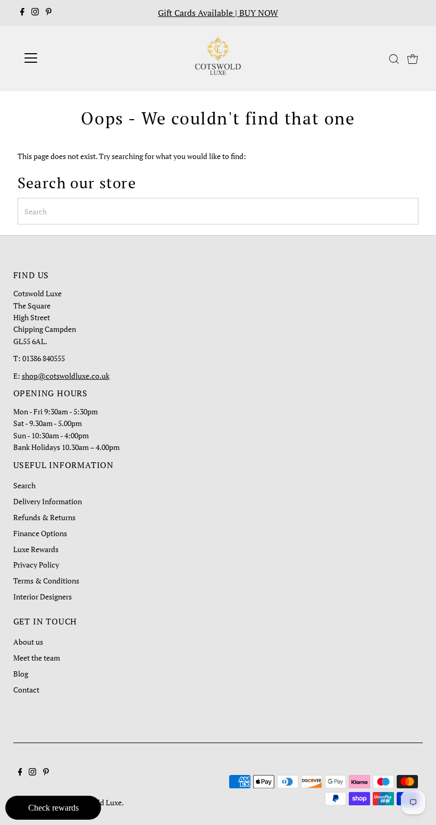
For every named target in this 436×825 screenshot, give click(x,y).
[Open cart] (412, 58)
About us (28, 642)
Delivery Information (47, 501)
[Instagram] (35, 13)
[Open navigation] (65, 58)
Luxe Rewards (35, 549)
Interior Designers (42, 596)
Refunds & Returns (44, 517)
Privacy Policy (36, 565)
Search (24, 485)
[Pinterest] (48, 13)
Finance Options (40, 533)
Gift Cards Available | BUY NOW (218, 13)
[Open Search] (394, 59)
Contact (26, 690)
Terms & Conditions (46, 581)
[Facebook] (22, 13)
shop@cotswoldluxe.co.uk (66, 376)
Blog (20, 674)
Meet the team (36, 658)
